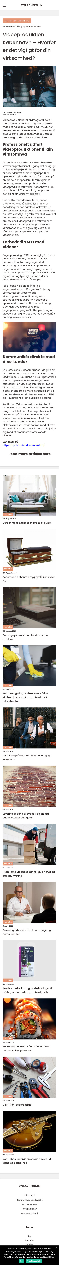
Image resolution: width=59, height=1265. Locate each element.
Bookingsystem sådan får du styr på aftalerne (25, 637)
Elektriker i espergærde (17, 1104)
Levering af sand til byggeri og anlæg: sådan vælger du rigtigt (26, 815)
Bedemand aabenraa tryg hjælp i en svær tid (29, 579)
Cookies (29, 1244)
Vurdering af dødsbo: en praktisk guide (27, 522)
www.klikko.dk (32, 1213)
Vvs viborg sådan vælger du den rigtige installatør (27, 757)
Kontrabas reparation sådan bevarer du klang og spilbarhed (27, 1161)
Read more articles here (29, 453)
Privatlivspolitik (33, 1261)
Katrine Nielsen (33, 27)
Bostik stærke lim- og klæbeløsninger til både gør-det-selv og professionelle (27, 990)
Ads (29, 1236)
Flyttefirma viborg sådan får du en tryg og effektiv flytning (29, 874)
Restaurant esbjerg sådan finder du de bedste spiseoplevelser (26, 1048)
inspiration (8, 514)
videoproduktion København (17, 21)
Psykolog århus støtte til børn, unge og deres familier (27, 932)
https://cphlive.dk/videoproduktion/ (24, 445)
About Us (29, 1240)
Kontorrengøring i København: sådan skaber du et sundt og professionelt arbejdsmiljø (25, 697)
